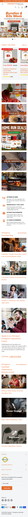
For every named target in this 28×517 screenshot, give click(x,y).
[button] (25, 7)
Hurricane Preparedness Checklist (12, 446)
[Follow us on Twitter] (6, 500)
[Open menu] (2, 4)
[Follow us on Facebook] (3, 500)
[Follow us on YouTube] (8, 500)
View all (24, 45)
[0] (25, 7)
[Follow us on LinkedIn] (11, 500)
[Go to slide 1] (12, 39)
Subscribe (7, 488)
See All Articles (22, 233)
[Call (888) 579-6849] (19, 7)
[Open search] (15, 7)
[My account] (22, 7)
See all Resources (21, 364)
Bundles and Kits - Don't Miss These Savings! (14, 1)
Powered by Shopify (6, 513)
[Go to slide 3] (15, 39)
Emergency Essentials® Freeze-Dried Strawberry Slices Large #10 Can (10, 71)
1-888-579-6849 (15, 356)
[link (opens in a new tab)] (5, 457)
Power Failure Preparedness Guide (12, 419)
